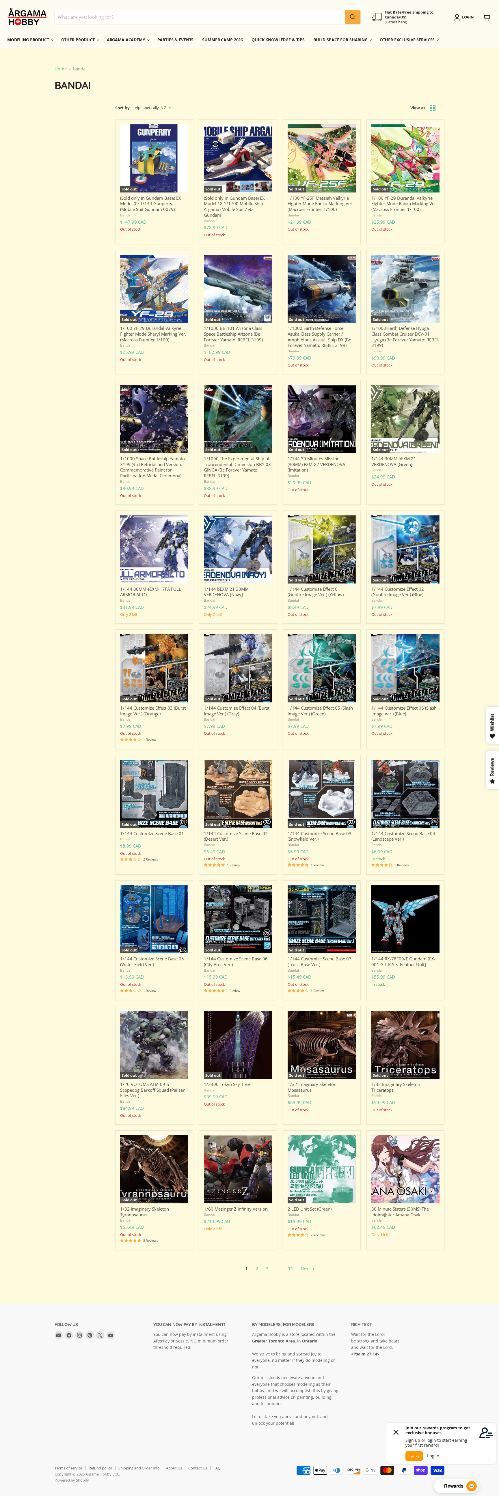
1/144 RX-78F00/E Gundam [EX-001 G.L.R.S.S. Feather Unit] (403, 961)
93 (290, 1268)
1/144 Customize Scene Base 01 (152, 833)
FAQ (217, 1468)
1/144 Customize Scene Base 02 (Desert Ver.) (236, 836)
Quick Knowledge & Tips (278, 39)
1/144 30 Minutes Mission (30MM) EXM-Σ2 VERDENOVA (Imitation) (316, 464)
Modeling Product (28, 39)
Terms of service (68, 1468)
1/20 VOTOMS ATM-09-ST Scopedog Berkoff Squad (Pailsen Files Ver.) (152, 1089)
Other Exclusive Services (408, 39)
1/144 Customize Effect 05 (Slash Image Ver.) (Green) (320, 711)
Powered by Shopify (72, 1480)
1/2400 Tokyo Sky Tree (227, 1084)
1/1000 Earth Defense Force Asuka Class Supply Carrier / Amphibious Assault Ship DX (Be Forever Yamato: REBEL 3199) (319, 336)
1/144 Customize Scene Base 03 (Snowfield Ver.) (319, 836)
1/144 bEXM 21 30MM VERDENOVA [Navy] (226, 592)
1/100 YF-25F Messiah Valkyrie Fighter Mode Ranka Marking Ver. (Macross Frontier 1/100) (320, 203)
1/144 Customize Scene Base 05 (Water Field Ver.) (152, 961)
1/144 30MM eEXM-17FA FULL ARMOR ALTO (150, 592)
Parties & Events (175, 39)
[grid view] (433, 108)
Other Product (78, 39)
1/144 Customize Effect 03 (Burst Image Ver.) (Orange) (153, 711)
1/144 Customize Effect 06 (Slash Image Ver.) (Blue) (404, 711)
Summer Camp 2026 (222, 39)
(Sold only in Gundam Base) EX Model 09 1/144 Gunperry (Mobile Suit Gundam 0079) (150, 203)
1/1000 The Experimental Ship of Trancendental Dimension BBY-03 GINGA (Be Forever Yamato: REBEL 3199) (237, 467)
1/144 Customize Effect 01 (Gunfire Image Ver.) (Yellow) (316, 592)
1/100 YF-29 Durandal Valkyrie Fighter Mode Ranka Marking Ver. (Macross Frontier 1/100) (404, 203)
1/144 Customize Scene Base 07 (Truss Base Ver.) (319, 961)
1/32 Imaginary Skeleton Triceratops (395, 1087)
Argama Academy (126, 39)
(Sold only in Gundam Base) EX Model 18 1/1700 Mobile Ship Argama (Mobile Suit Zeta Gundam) (234, 206)
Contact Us (197, 1468)
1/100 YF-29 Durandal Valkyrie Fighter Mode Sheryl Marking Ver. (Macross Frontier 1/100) (153, 333)
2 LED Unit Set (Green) (310, 1209)
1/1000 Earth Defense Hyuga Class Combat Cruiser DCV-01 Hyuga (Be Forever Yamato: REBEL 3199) (405, 336)
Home (61, 68)
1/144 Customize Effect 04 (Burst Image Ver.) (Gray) (236, 711)
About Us (174, 1468)
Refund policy (100, 1468)
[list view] (441, 108)
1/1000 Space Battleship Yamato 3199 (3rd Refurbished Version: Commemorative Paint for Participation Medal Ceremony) (152, 467)
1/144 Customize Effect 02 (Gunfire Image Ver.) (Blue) (397, 592)
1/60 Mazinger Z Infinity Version (236, 1209)
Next (306, 1268)
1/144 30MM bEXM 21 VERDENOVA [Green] (393, 461)
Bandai (125, 215)
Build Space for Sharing (341, 39)
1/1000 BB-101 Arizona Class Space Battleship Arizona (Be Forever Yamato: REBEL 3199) (233, 333)
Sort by (122, 108)
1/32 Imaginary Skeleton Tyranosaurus (144, 1212)
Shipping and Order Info (139, 1468)
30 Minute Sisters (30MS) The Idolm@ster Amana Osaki (400, 1212)
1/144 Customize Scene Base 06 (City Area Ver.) (236, 961)
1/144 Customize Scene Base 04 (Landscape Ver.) (403, 836)
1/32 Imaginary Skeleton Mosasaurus (312, 1087)
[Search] (352, 17)
